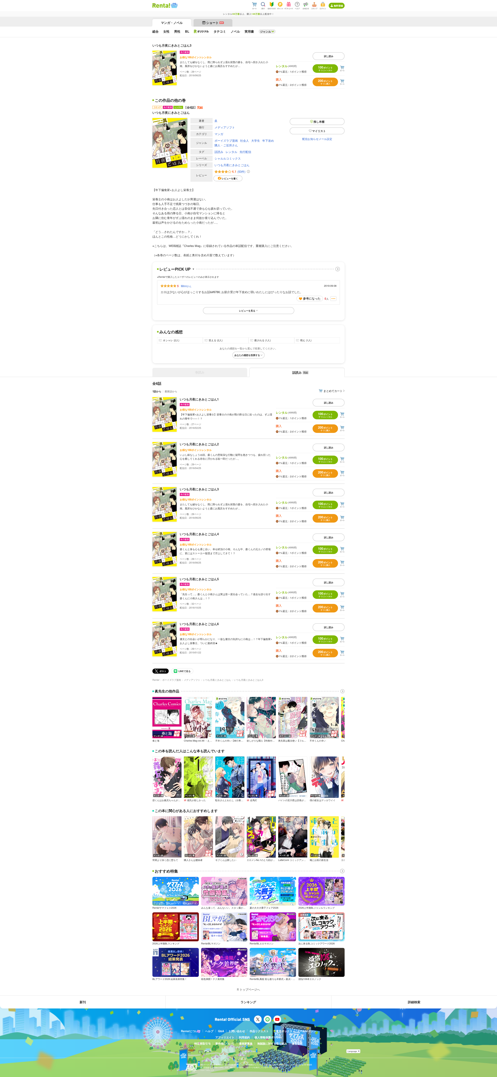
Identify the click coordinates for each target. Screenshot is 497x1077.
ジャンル (265, 31)
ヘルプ (209, 1031)
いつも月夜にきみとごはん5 (199, 579)
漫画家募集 (246, 1043)
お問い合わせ (237, 1031)
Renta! (155, 679)
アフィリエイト (224, 1037)
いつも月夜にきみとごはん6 (199, 624)
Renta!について (191, 1031)
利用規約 (244, 1037)
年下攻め (268, 140)
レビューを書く (230, 178)
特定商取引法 (202, 1043)
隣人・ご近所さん (226, 145)
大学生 (255, 140)
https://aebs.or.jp (207, 1070)
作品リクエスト (259, 1031)
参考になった (312, 298)
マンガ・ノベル (172, 22)
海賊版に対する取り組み (272, 1043)
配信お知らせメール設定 (317, 139)
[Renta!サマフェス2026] (174, 5)
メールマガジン (306, 1031)
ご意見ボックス (282, 1031)
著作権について (224, 1043)
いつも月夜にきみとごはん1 (199, 399)
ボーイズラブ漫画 (226, 140)
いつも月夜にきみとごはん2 (199, 444)
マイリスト (319, 131)
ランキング (248, 1002)
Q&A (221, 1031)
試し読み (328, 56)
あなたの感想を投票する (247, 355)
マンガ (219, 134)
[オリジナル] (201, 31)
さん (186, 286)
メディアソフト (225, 127)
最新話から (171, 391)
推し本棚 (319, 121)
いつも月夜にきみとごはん (232, 165)
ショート (214, 22)
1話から (156, 391)
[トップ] (161, 5)
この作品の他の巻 (170, 100)
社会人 (244, 140)
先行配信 (245, 152)
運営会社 (297, 1043)
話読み (219, 152)
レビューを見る (247, 310)
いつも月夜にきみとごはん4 (199, 534)
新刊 (83, 1002)
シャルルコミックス (228, 158)
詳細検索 (414, 1002)
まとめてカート (332, 391)
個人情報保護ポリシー (268, 1037)
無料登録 (338, 5)
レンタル (231, 152)
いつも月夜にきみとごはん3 (199, 489)
